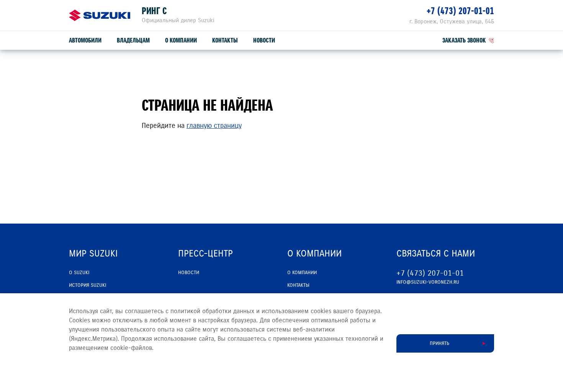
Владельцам (133, 40)
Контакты (225, 40)
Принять (439, 343)
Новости (264, 40)
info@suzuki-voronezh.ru (427, 282)
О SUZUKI (79, 273)
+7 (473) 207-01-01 (460, 11)
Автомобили (85, 40)
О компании (181, 40)
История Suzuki (87, 285)
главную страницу (214, 125)
